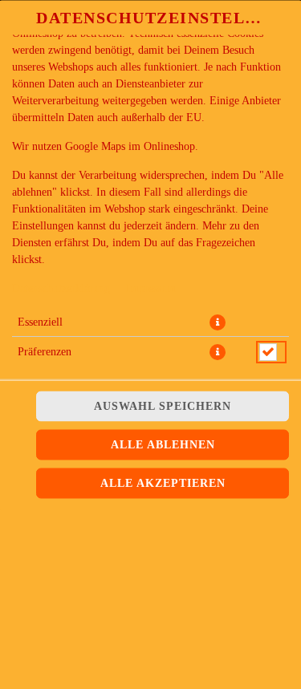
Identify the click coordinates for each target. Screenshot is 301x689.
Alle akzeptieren (163, 483)
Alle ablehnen (163, 445)
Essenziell (40, 322)
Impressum (151, 288)
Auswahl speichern (162, 406)
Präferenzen (44, 352)
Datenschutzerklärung (61, 288)
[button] (217, 322)
